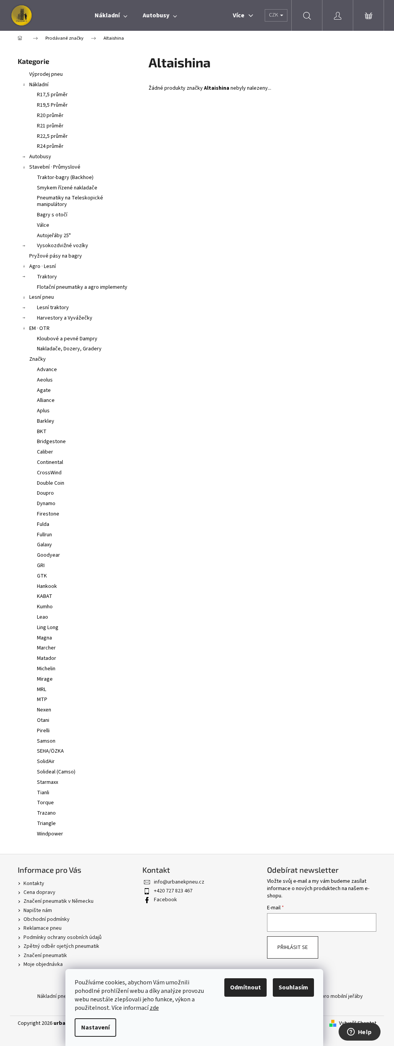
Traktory (47, 277)
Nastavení (95, 1027)
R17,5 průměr (52, 95)
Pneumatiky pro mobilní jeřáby (328, 996)
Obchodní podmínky (46, 919)
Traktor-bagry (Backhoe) (65, 177)
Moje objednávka (43, 964)
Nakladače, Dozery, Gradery (69, 349)
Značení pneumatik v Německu (58, 901)
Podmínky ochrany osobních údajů (62, 937)
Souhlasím (293, 987)
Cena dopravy (39, 892)
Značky (37, 359)
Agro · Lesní (42, 266)
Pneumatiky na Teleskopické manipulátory (70, 201)
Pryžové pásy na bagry (55, 256)
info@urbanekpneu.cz (179, 882)
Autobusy (40, 157)
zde (154, 1008)
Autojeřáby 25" (54, 235)
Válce (43, 225)
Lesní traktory (53, 307)
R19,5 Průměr (52, 105)
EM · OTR (39, 328)
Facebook (165, 900)
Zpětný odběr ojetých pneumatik (61, 946)
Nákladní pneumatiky (61, 996)
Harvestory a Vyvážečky (64, 318)
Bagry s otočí (52, 215)
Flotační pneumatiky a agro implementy (82, 287)
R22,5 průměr (52, 136)
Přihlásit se (292, 947)
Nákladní (38, 85)
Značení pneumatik (45, 955)
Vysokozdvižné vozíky (62, 245)
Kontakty (33, 883)
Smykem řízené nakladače (67, 188)
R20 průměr (50, 115)
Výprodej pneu (46, 74)
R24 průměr (50, 146)
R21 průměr (50, 126)
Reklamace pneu (42, 928)
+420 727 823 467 (173, 891)
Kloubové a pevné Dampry (67, 339)
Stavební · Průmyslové (54, 167)
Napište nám (37, 910)
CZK (274, 15)
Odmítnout (245, 987)
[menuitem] (111, 15)
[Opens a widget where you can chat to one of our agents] (359, 1032)
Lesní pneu (41, 297)
